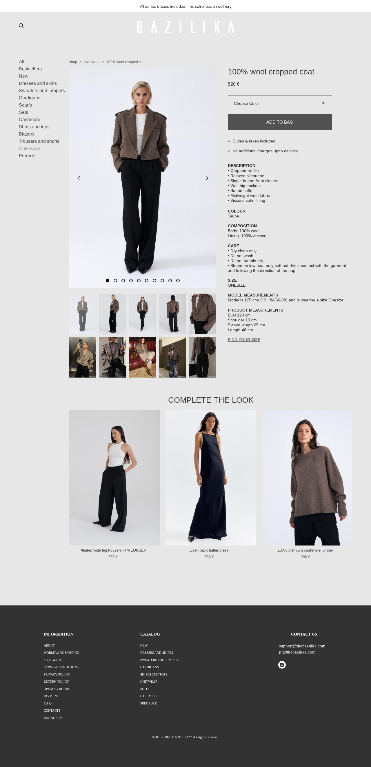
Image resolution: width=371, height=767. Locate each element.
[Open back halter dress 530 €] (211, 477)
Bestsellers (30, 68)
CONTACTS (52, 710)
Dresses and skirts (38, 83)
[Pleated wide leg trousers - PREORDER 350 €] (114, 477)
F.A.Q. (48, 703)
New (23, 76)
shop (73, 62)
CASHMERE (149, 696)
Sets (23, 112)
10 (178, 280)
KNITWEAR (148, 681)
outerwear (92, 62)
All (21, 61)
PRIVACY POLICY (57, 674)
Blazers (26, 133)
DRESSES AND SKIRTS (156, 652)
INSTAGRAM (53, 718)
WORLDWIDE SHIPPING (61, 652)
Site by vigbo (185, 753)
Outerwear (29, 148)
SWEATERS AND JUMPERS (159, 660)
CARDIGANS (149, 667)
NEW (144, 645)
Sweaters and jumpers (42, 90)
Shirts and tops (34, 126)
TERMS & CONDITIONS (61, 667)
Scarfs (25, 104)
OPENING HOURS (57, 689)
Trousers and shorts (39, 141)
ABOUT (49, 645)
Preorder (28, 155)
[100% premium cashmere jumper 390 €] (307, 477)
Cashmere (29, 119)
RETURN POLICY (56, 681)
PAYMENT (51, 696)
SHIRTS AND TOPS (153, 674)
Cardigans (29, 97)
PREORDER (148, 703)
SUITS (144, 689)
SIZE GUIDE (53, 660)
